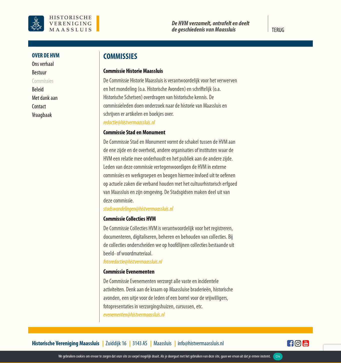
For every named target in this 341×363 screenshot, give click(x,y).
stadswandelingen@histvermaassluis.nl (138, 209)
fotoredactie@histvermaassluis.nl (132, 262)
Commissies (42, 81)
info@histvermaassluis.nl (201, 344)
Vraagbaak (42, 115)
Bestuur (39, 73)
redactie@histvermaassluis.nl (129, 123)
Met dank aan (45, 98)
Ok (278, 356)
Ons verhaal (43, 64)
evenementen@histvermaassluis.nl (134, 315)
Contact (39, 107)
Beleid (38, 90)
